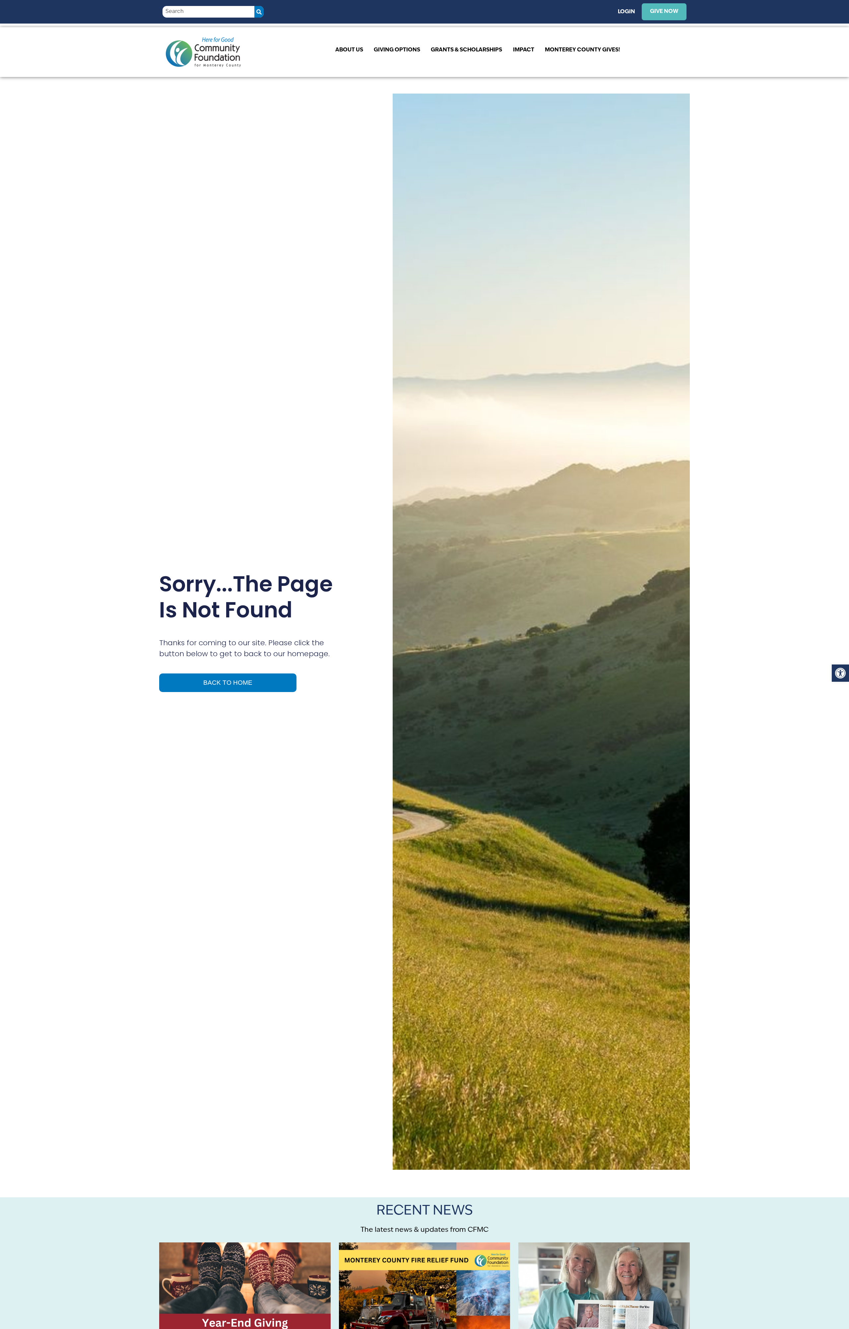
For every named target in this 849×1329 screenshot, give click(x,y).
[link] (840, 673)
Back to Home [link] (227, 682)
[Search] (259, 12)
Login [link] (626, 12)
